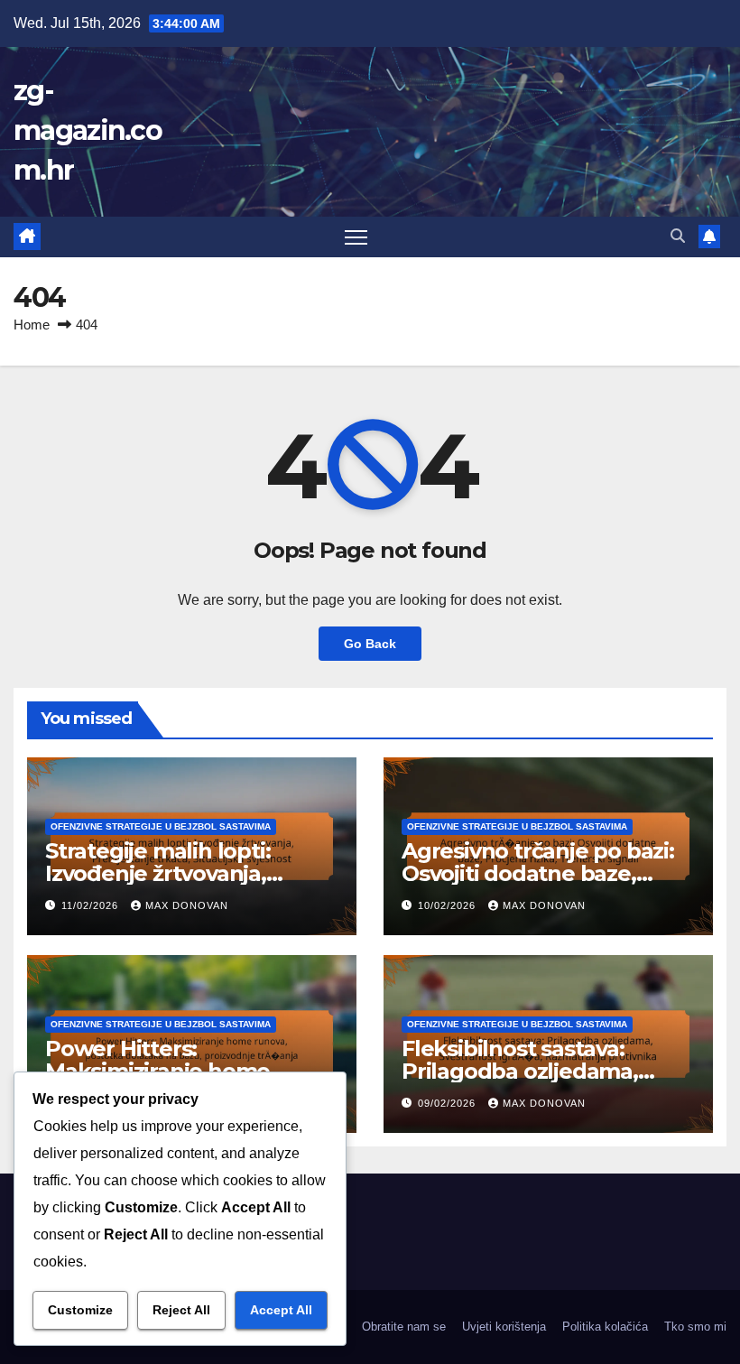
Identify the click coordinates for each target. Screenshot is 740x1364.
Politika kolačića (605, 1326)
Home (32, 324)
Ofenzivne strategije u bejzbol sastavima (161, 826)
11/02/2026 (91, 905)
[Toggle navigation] (356, 237)
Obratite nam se (404, 1326)
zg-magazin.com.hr (88, 130)
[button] (678, 236)
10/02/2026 (448, 905)
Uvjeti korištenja (504, 1326)
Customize (80, 1310)
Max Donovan (186, 905)
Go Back (370, 643)
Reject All (181, 1310)
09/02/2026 (448, 1103)
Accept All (281, 1310)
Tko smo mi (695, 1326)
